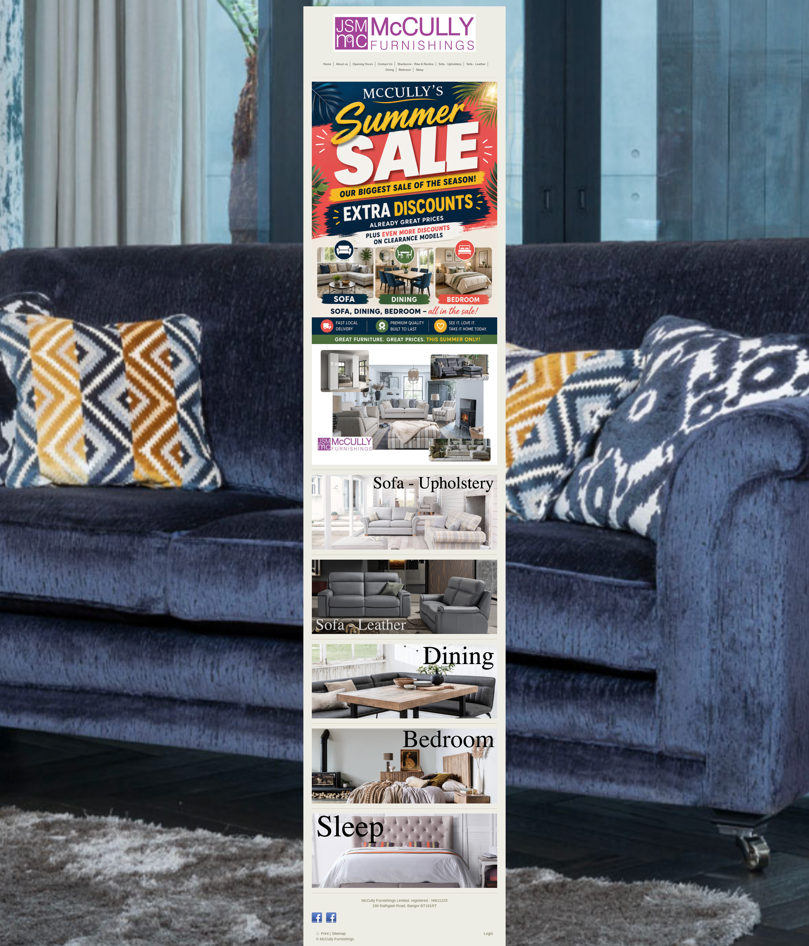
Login (488, 933)
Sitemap (339, 933)
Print (325, 933)
